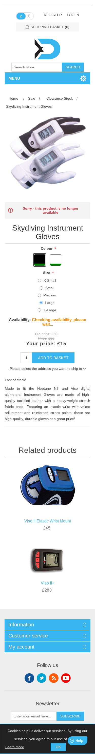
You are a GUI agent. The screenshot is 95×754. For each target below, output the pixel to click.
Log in (73, 15)
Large (49, 303)
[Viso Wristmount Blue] (47, 486)
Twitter (41, 678)
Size (47, 273)
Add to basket (53, 358)
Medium (49, 295)
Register (53, 15)
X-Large (49, 310)
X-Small (50, 280)
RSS (54, 678)
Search (73, 67)
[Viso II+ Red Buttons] (47, 558)
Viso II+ (47, 583)
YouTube (66, 678)
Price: (42, 339)
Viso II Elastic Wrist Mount (47, 521)
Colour (47, 248)
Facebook (29, 678)
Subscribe (70, 716)
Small (49, 288)
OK (58, 747)
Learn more (14, 747)
